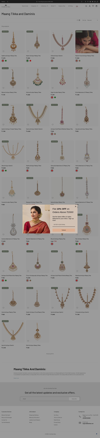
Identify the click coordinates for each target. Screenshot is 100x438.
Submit (64, 230)
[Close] (76, 206)
